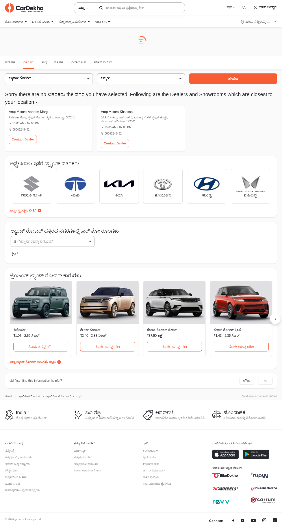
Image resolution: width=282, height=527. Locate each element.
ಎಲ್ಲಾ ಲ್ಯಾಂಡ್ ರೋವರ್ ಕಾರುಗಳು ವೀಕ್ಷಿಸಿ (33, 362)
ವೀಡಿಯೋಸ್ (78, 62)
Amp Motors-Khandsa (117, 112)
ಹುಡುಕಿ (233, 79)
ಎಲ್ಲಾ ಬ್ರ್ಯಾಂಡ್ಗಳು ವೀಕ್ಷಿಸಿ (23, 210)
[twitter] (242, 521)
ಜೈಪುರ (14, 253)
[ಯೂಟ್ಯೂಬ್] (253, 521)
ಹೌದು (246, 381)
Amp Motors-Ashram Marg (28, 112)
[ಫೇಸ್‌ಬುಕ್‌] (233, 521)
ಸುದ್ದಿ (44, 62)
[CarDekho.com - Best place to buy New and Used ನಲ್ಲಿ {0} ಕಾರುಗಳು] (24, 8)
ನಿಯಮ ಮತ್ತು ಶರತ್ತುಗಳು (17, 463)
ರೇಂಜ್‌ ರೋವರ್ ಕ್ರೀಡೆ (227, 330)
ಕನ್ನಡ (229, 7)
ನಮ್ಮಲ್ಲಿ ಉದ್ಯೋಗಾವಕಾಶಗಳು (19, 457)
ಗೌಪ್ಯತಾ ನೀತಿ (11, 470)
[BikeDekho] (225, 475)
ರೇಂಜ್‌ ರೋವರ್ (90, 330)
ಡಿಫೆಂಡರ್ (19, 330)
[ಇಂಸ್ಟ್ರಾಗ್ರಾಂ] (264, 521)
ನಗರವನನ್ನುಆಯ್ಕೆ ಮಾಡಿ (259, 21)
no (265, 381)
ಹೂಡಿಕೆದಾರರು (12, 483)
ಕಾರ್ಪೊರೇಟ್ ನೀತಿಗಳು (16, 477)
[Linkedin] (275, 521)
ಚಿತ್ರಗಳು (59, 62)
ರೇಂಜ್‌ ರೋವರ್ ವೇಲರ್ (162, 330)
